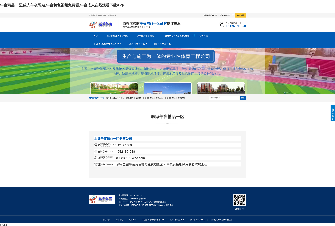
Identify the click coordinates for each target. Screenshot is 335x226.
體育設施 (169, 205)
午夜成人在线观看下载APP (106, 43)
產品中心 (119, 219)
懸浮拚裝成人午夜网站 (117, 35)
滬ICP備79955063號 (156, 205)
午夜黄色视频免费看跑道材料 (176, 35)
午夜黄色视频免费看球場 (175, 98)
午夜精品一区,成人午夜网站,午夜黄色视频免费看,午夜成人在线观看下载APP (62, 5)
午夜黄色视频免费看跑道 (153, 98)
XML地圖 (240, 15)
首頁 (96, 35)
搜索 (243, 98)
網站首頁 (106, 219)
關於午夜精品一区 (210, 15)
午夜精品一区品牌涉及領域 (221, 219)
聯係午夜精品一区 (227, 15)
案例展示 (203, 35)
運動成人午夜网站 (145, 35)
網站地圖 (3, 224)
